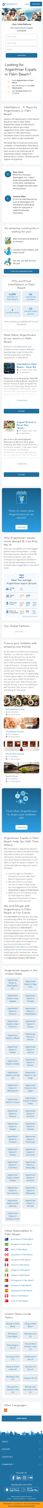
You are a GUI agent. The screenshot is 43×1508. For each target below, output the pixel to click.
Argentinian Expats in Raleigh (13, 1126)
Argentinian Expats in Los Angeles (12, 998)
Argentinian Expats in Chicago (30, 998)
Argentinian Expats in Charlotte (30, 1114)
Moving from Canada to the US (13, 1390)
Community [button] (7, 1464)
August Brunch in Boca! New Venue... (26, 425)
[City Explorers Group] (22, 728)
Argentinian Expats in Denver (30, 1062)
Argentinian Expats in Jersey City (12, 1075)
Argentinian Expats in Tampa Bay (30, 1165)
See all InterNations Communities (21, 1506)
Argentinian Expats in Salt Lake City (12, 1203)
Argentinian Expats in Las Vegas (30, 1088)
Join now (21, 55)
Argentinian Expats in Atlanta (30, 1050)
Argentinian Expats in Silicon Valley (30, 1101)
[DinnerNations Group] (22, 706)
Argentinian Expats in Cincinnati (30, 1152)
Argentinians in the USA (14, 947)
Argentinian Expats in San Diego (30, 1075)
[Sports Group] (22, 773)
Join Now (36, 4)
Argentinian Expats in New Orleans (13, 1178)
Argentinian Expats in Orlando (30, 1126)
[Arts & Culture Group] (22, 750)
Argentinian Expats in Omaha (13, 1152)
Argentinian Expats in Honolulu (30, 1178)
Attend (21, 411)
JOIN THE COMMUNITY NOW (22, 271)
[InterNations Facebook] (12, 1477)
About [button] (5, 1441)
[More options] (26, 631)
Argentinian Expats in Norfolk (30, 1203)
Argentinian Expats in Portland (13, 1139)
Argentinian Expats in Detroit (30, 1037)
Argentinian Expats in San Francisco (12, 1024)
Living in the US (30, 1378)
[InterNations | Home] (9, 4)
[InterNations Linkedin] (18, 1477)
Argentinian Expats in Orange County (12, 1216)
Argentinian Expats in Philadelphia (30, 1011)
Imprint (9, 1499)
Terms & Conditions (20, 1499)
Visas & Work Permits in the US (30, 1347)
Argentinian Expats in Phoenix (13, 1114)
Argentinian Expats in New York (30, 984)
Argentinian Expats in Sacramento (12, 1190)
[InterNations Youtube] (30, 1477)
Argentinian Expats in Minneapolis (12, 1088)
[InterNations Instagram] (24, 1477)
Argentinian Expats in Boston (30, 1024)
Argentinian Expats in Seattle (13, 1050)
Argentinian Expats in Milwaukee (30, 1190)
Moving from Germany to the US (30, 1390)
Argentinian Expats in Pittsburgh (30, 1139)
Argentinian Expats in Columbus (13, 1165)
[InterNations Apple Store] (12, 1489)
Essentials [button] (7, 1457)
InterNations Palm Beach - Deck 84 (27, 365)
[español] (5, 1410)
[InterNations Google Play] (30, 1489)
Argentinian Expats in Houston (13, 1011)
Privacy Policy (31, 1499)
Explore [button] (6, 1449)
